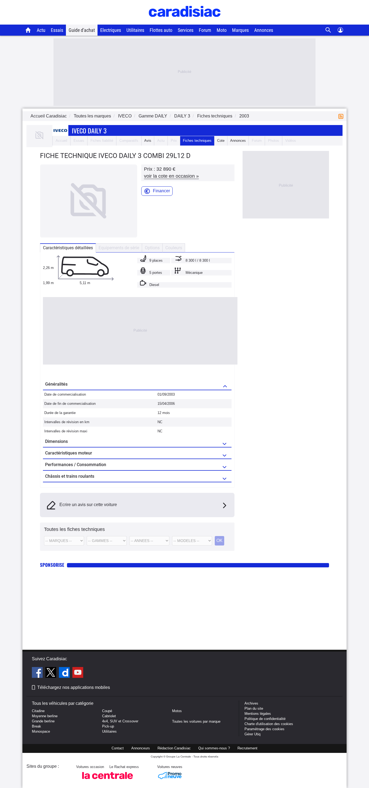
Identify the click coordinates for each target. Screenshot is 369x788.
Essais (57, 30)
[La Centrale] (107, 781)
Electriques (110, 30)
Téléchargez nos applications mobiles (73, 687)
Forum (205, 30)
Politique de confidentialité (265, 719)
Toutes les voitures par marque (196, 721)
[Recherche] (328, 30)
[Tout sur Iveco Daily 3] (39, 142)
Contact (118, 748)
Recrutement (247, 748)
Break (36, 726)
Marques (240, 30)
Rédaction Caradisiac (174, 748)
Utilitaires (135, 30)
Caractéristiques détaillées (68, 247)
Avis (147, 141)
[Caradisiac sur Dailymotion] (65, 673)
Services (185, 30)
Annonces (263, 30)
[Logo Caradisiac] (184, 22)
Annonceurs (140, 748)
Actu (41, 30)
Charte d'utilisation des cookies (268, 724)
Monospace (41, 731)
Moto (222, 30)
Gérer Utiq (252, 734)
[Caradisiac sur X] (51, 673)
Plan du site (253, 708)
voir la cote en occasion (171, 176)
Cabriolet (109, 716)
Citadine (38, 711)
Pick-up (108, 726)
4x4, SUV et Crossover (120, 721)
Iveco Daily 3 (89, 130)
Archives (251, 703)
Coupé (107, 711)
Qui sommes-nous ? (214, 748)
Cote (220, 141)
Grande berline (43, 721)
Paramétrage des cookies (264, 729)
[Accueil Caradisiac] (28, 30)
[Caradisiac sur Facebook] (38, 673)
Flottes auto (161, 30)
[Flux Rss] (342, 116)
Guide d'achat (82, 30)
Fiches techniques (197, 141)
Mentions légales (257, 714)
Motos (177, 711)
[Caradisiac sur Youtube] (77, 673)
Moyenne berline (45, 716)
